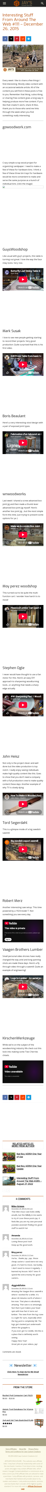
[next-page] (8, 1190)
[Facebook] (5, 38)
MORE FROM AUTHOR (23, 1146)
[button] (4, 3)
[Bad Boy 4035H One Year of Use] (9, 1156)
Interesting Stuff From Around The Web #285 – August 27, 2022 (29, 1181)
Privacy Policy (33, 1449)
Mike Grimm (18, 1206)
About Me (22, 1449)
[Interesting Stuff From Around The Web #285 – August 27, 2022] (9, 1181)
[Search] (42, 3)
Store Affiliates (11, 1449)
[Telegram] (28, 38)
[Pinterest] (16, 38)
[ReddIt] (22, 38)
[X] (11, 38)
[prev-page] (4, 1190)
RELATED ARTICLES (23, 1144)
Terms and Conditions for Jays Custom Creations (23, 1452)
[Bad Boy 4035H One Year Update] (9, 1169)
